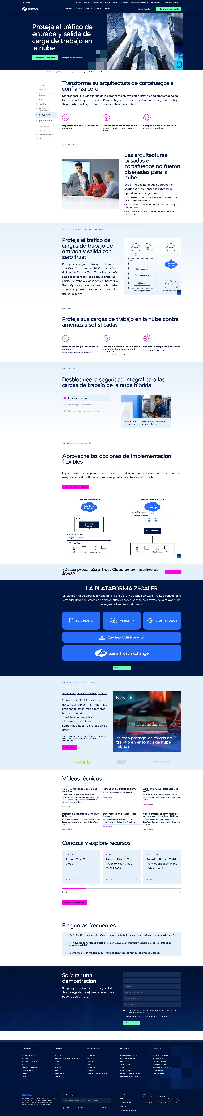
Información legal (125, 1102)
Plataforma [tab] (68, 9)
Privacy (122, 1098)
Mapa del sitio (124, 1095)
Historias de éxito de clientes (45, 121)
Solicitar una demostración (169, 9)
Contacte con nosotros (138, 2)
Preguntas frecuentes (46, 134)
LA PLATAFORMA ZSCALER (44, 115)
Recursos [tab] (98, 9)
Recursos (42, 130)
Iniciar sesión (155, 2)
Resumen (42, 85)
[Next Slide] (180, 892)
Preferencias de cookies (128, 1110)
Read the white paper (155, 880)
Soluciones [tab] (88, 9)
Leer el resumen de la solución (75, 487)
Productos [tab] (78, 9)
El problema (42, 89)
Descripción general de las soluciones (47, 94)
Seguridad (123, 1106)
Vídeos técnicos (44, 126)
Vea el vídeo (69, 747)
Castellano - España (171, 2)
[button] (152, 266)
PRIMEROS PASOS (131, 1023)
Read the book (111, 880)
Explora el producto (144, 9)
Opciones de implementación (44, 109)
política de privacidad (161, 1016)
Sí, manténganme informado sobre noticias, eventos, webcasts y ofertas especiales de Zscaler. (154, 1011)
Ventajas (41, 100)
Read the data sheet (73, 880)
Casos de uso (43, 104)
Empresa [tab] (107, 9)
